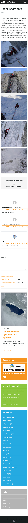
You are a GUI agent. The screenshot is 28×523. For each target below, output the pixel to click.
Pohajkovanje (6, 447)
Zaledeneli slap (6, 484)
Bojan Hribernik (6, 241)
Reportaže (5, 457)
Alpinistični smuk (7, 417)
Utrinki (24, 14)
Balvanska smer (6, 427)
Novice (4, 440)
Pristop (4, 454)
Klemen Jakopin (6, 207)
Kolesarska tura (6, 430)
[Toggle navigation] (25, 2)
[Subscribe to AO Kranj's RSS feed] (14, 521)
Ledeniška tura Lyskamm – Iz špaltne (11, 334)
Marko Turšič (5, 224)
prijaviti (18, 259)
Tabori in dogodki (7, 277)
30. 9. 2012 (4, 12)
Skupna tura (6, 464)
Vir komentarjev (6, 503)
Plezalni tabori (6, 444)
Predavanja (5, 450)
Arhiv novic (5, 420)
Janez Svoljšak (6, 14)
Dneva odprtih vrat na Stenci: (9, 282)
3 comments (5, 15)
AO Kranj (8, 2)
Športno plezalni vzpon (18, 14)
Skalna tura (5, 460)
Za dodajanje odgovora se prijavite (15, 209)
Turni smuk (5, 474)
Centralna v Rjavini (14, 397)
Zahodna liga (8, 360)
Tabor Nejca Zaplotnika (7, 280)
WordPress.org (6, 507)
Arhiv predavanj (6, 424)
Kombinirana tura (7, 434)
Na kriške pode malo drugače (18, 391)
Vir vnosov (5, 500)
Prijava (4, 497)
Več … (3, 286)
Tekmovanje (5, 470)
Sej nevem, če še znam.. (17, 394)
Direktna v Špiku (13, 401)
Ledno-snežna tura (7, 437)
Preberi (7, 350)
